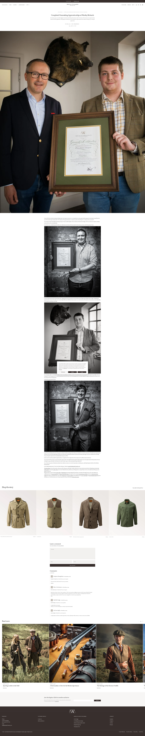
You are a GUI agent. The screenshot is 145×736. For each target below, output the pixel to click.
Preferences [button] (60, 369)
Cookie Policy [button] (65, 368)
